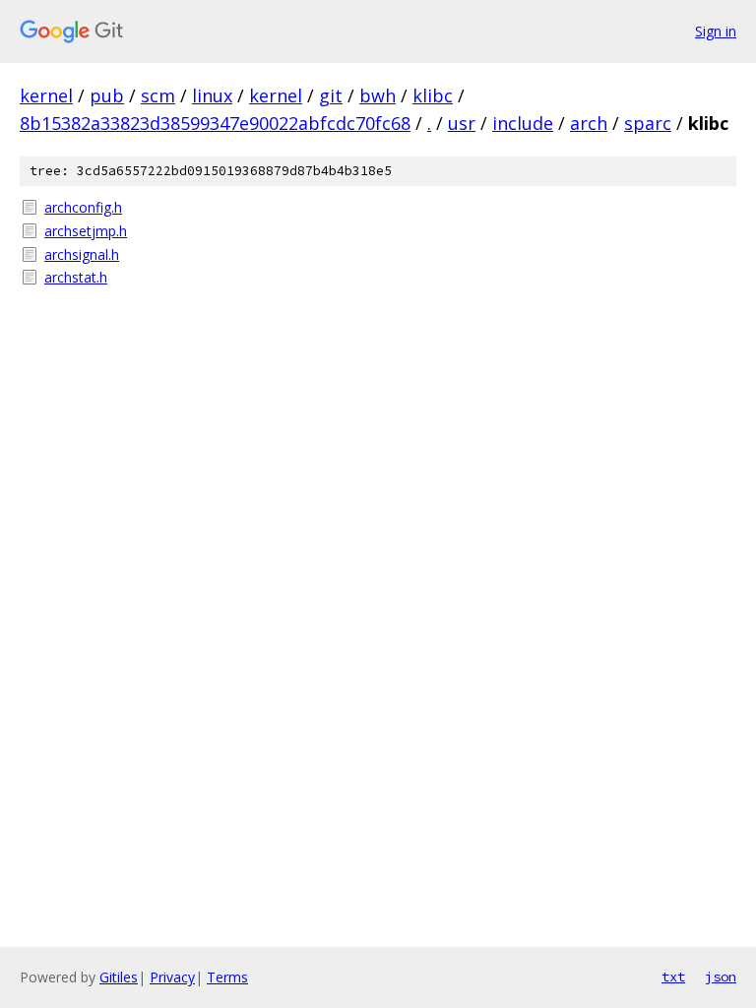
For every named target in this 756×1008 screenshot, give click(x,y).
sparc (647, 123)
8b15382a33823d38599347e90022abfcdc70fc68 (215, 123)
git (331, 95)
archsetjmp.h (85, 230)
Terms (227, 977)
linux (212, 95)
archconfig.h (83, 207)
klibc (432, 95)
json (720, 976)
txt (673, 976)
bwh (377, 95)
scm (158, 95)
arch (588, 123)
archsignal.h (81, 254)
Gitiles (118, 977)
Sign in (715, 31)
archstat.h (75, 277)
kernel (46, 95)
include (522, 123)
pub (107, 95)
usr (461, 123)
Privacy (172, 977)
